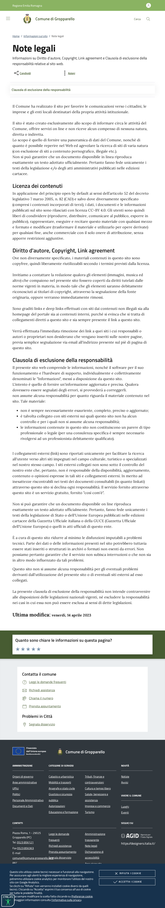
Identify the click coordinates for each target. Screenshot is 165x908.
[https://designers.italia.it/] (137, 836)
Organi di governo (22, 776)
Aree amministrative (24, 782)
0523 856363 (25, 848)
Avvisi (124, 782)
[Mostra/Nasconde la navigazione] (8, 18)
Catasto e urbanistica (61, 776)
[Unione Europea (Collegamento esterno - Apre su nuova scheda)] (30, 752)
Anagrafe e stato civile (62, 788)
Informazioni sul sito (35, 36)
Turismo (89, 812)
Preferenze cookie (82, 896)
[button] (27, 5)
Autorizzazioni (57, 806)
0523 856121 (25, 842)
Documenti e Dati (22, 806)
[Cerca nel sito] (148, 19)
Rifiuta (130, 873)
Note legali (91, 846)
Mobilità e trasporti (60, 782)
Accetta (130, 882)
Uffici (15, 788)
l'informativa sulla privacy (66, 900)
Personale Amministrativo (27, 800)
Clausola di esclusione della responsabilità (41, 89)
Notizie (125, 776)
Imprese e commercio (97, 806)
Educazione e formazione (63, 812)
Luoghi (125, 806)
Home (16, 36)
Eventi (125, 812)
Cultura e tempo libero (98, 788)
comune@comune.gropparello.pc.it (32, 858)
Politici (16, 794)
